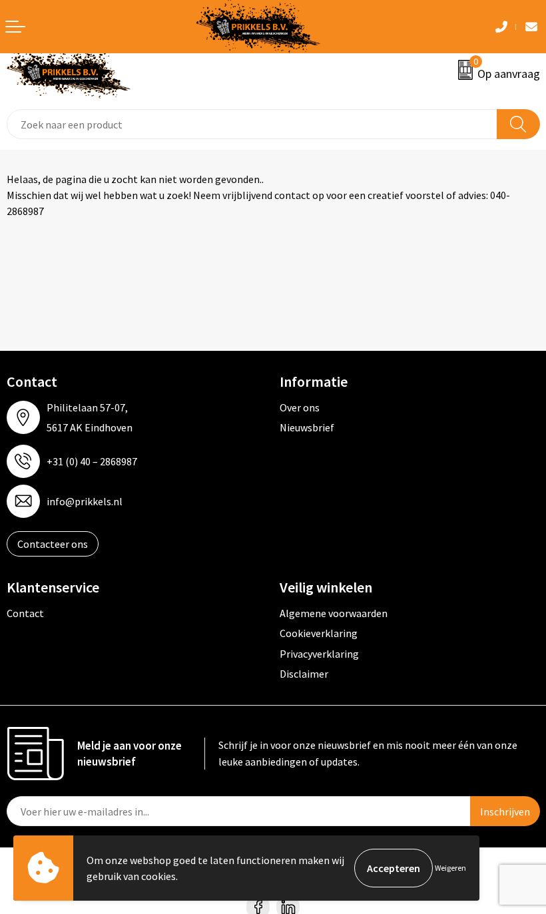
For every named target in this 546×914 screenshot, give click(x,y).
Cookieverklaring (319, 633)
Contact (25, 613)
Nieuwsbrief (307, 427)
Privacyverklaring (319, 653)
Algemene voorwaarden (334, 613)
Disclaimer (304, 673)
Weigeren (450, 868)
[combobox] (252, 124)
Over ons (300, 407)
